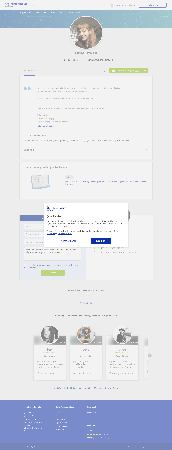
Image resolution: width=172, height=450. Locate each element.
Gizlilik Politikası (65, 233)
